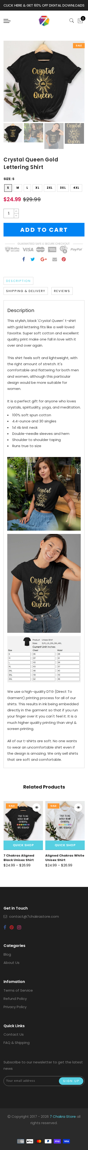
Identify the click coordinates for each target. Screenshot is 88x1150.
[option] (44, 81)
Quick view (36, 807)
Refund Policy (15, 998)
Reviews (62, 291)
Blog (7, 954)
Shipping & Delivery (25, 291)
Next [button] (70, 84)
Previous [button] (12, 84)
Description (18, 281)
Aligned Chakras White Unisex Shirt (64, 857)
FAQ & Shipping (17, 1042)
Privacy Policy (15, 1006)
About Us (11, 962)
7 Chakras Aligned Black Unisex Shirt (19, 857)
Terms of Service (18, 990)
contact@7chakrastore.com (34, 916)
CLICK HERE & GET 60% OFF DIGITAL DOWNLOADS (44, 5)
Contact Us (14, 1034)
